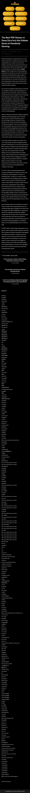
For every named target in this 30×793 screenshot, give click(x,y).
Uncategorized (8, 53)
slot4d (3, 304)
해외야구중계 (5, 541)
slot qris (3, 436)
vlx (2, 549)
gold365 (3, 432)
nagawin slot (5, 727)
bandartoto (4, 678)
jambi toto (4, 723)
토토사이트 (4, 629)
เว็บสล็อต (4, 359)
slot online (4, 616)
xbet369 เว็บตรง (5, 661)
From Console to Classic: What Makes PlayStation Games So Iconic (15, 260)
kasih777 (4, 573)
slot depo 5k (4, 327)
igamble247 (4, 577)
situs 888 (4, 705)
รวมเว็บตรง (4, 333)
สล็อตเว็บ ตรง (5, 325)
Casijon (3, 329)
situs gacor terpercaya (7, 757)
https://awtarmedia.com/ (8, 718)
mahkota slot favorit (6, 564)
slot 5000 (4, 759)
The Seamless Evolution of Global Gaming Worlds (15, 270)
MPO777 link (4, 680)
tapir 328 (4, 492)
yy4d (3, 691)
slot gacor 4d (5, 323)
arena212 (4, 404)
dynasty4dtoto (5, 712)
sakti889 (4, 652)
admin (5, 51)
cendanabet (4, 761)
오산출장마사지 (5, 665)
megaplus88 (5, 622)
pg (2, 673)
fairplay (3, 659)
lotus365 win (4, 684)
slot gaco (4, 498)
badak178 (4, 297)
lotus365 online (5, 669)
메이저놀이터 (5, 742)
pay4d (3, 445)
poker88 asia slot (6, 575)
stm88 (3, 579)
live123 (3, 592)
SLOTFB (3, 644)
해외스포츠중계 (5, 774)
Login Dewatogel (6, 746)
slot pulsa (4, 560)
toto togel (4, 363)
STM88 (3, 453)
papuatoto (4, 567)
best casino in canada (7, 663)
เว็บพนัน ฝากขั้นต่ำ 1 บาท (7, 321)
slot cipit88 (4, 490)
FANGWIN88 (5, 355)
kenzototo (4, 628)
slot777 (3, 626)
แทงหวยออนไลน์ (5, 581)
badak (3, 479)
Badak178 (4, 423)
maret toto (4, 552)
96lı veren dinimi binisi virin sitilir (9, 462)
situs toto (4, 641)
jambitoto (4, 729)
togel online (4, 421)
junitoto (3, 543)
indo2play (4, 688)
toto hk (3, 588)
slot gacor (4, 380)
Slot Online (4, 706)
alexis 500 (4, 639)
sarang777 (4, 395)
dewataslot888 (5, 693)
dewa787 (4, 376)
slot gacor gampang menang (8, 562)
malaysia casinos (6, 736)
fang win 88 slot (5, 524)
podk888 (4, 391)
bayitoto (4, 295)
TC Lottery (4, 631)
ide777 (3, 547)
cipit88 (3, 346)
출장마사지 (4, 667)
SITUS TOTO (4, 569)
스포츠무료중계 (5, 596)
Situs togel (4, 590)
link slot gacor (5, 308)
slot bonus (4, 351)
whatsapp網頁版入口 (7, 451)
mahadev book (5, 658)
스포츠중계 (4, 682)
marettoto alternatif (6, 554)
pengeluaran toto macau (8, 744)
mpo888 (4, 716)
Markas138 (4, 720)
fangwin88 (4, 301)
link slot (3, 603)
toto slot (4, 310)
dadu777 (4, 365)
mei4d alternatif (5, 558)
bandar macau (5, 425)
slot (2, 342)
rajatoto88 (4, 611)
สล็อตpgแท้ (4, 331)
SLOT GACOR (5, 675)
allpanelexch (5, 656)
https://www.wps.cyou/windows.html (10, 440)
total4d (3, 701)
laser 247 (4, 650)
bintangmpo (4, 646)
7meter (3, 635)
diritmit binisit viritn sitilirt (8, 750)
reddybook (4, 654)
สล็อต (3, 361)
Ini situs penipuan (6, 457)
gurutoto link (5, 415)
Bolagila (3, 740)
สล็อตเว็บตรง (4, 306)
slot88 (3, 303)
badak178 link (5, 449)
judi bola (4, 410)
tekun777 (4, 676)
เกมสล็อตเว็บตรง (5, 387)
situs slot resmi (5, 733)
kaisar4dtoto (5, 710)
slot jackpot (4, 319)
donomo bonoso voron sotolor (9, 753)
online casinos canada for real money (11, 643)
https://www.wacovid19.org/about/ (10, 776)
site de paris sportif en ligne (8, 556)
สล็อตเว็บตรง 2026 (6, 398)
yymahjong (4, 671)
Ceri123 (3, 419)
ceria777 (4, 714)
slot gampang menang (7, 389)
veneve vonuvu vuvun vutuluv (9, 748)
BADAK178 (4, 353)
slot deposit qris (5, 637)
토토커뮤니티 (5, 752)
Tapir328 (4, 340)
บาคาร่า (3, 584)
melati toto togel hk (6, 566)
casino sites (4, 686)
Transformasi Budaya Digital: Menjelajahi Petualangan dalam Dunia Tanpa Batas (15, 280)
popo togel (4, 318)
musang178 (4, 378)
